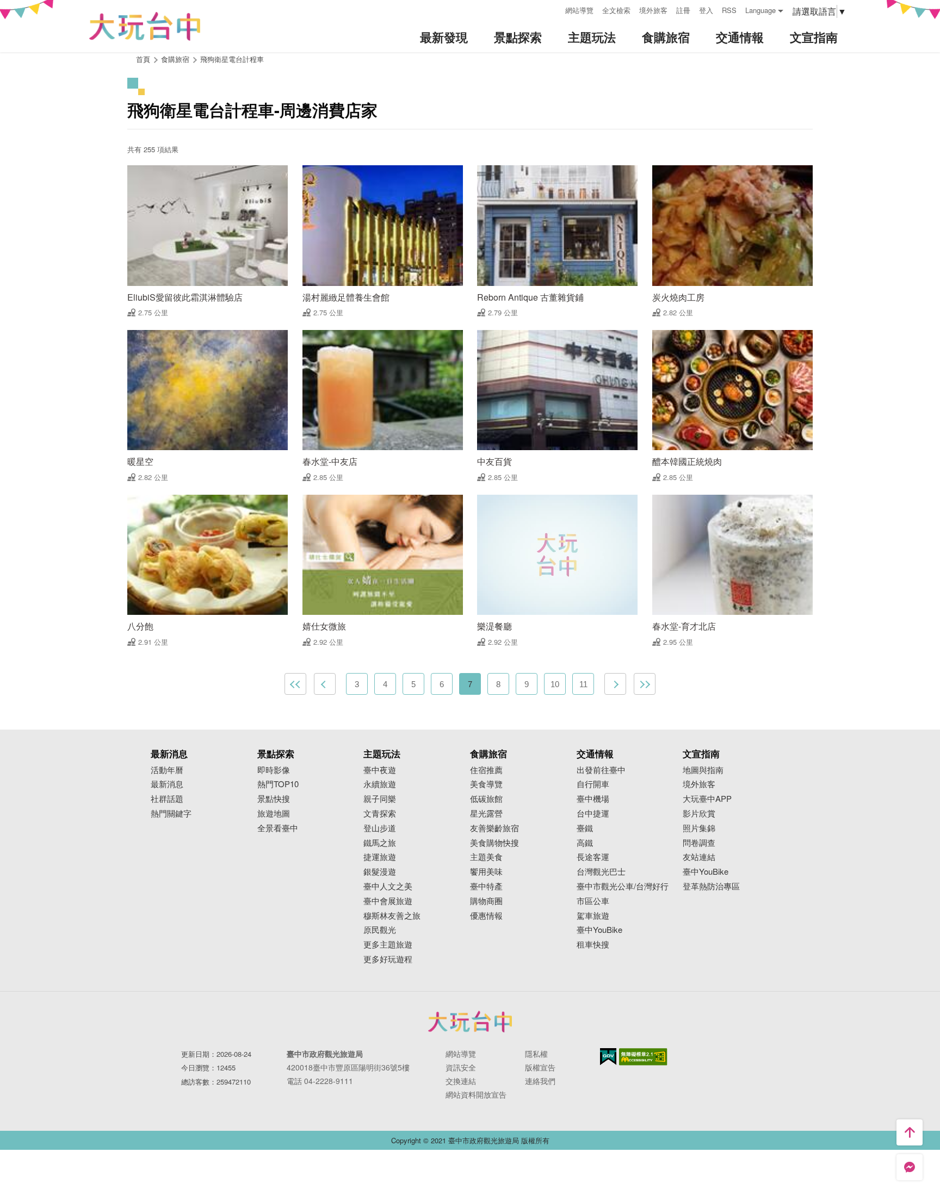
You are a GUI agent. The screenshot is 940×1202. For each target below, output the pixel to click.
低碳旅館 (486, 799)
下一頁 (615, 684)
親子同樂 (379, 799)
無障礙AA (643, 1057)
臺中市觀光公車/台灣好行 (623, 886)
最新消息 (167, 784)
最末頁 (644, 684)
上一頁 (325, 684)
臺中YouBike (599, 930)
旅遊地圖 (273, 813)
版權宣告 (540, 1067)
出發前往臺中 (601, 770)
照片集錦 (699, 828)
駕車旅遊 (593, 915)
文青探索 (379, 813)
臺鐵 (585, 828)
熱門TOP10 (278, 784)
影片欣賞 (699, 813)
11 (583, 684)
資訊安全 (461, 1067)
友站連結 (699, 857)
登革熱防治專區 (711, 886)
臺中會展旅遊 (387, 901)
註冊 (683, 10)
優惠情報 (486, 915)
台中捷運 (593, 813)
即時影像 (273, 770)
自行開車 (593, 784)
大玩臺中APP (707, 799)
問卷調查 (699, 843)
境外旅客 (653, 10)
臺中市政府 (470, 1021)
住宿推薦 (486, 770)
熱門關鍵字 (171, 813)
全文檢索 (616, 10)
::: (553, 9)
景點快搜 (273, 799)
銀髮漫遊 (379, 871)
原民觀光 (379, 930)
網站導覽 (579, 10)
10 (555, 684)
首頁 (143, 59)
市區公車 (593, 901)
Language (760, 10)
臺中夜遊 (379, 770)
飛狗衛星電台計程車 (232, 59)
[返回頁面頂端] (909, 1132)
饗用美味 (486, 871)
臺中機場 (593, 799)
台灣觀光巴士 (601, 871)
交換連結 (461, 1080)
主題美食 (486, 857)
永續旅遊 (379, 784)
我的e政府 (608, 1056)
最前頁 (295, 684)
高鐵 (585, 843)
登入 (706, 10)
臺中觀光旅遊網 (144, 26)
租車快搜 (593, 944)
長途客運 (593, 857)
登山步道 (379, 828)
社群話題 (167, 799)
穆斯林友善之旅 (391, 915)
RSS (729, 10)
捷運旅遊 (379, 857)
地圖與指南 (703, 770)
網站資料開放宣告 (476, 1094)
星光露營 (486, 813)
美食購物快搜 (494, 843)
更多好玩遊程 (387, 959)
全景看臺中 (277, 828)
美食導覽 (486, 784)
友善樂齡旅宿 (494, 828)
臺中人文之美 (387, 886)
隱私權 (536, 1053)
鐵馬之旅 (379, 843)
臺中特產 (486, 886)
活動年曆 (167, 770)
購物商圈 (486, 901)
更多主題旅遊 (387, 944)
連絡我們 (540, 1080)
